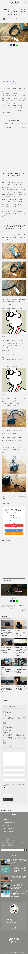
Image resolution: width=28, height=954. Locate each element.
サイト (4, 778)
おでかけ (5, 842)
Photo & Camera (11, 18)
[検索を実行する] (25, 850)
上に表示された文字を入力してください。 (12, 791)
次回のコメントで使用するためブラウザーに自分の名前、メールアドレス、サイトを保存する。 (14, 784)
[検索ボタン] (2, 2)
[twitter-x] (13, 928)
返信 (5, 723)
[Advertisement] (14, 62)
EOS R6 (19, 840)
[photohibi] (14, 2)
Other (6, 825)
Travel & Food (8, 831)
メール (5, 773)
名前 (4, 768)
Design (6, 819)
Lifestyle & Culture (9, 822)
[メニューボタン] (25, 2)
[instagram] (15, 928)
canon (4, 840)
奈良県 (21, 842)
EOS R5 (12, 840)
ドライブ (13, 842)
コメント (5, 751)
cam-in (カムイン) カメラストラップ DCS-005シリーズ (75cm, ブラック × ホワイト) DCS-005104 (16, 512)
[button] (11, 45)
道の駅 (10, 845)
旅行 (4, 845)
